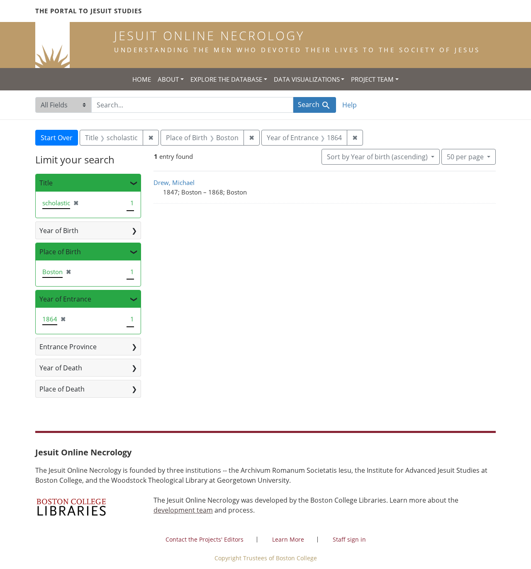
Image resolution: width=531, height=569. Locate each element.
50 (465, 156)
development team (183, 510)
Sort (377, 156)
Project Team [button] (372, 79)
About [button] (168, 79)
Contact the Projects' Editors (205, 539)
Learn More (288, 539)
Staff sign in (349, 539)
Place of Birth (60, 251)
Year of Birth (58, 230)
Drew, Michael (174, 182)
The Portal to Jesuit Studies (88, 11)
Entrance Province (68, 346)
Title (46, 182)
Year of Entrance (65, 299)
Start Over (57, 137)
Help (349, 104)
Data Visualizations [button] (307, 79)
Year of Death (60, 367)
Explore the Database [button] (226, 79)
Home (141, 79)
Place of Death (62, 389)
